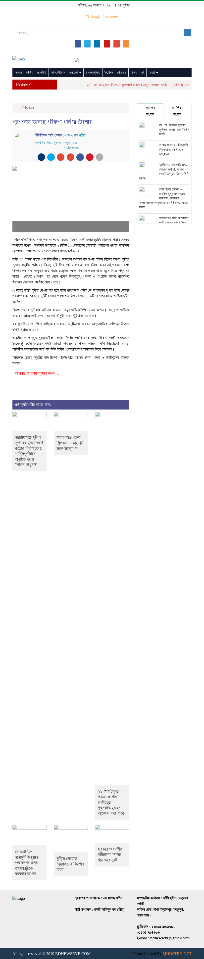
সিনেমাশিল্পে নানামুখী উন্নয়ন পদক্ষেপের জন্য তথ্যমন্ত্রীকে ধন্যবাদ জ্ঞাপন (26, 862)
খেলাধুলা (121, 72)
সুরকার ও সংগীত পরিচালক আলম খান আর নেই (110, 854)
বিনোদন (108, 72)
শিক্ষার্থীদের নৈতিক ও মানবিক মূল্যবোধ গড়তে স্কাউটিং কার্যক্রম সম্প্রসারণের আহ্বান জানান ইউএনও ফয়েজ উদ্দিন (163, 198)
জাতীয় (29, 72)
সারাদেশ (74, 72)
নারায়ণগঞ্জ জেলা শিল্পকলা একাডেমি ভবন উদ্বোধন (69, 443)
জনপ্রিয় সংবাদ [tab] (177, 111)
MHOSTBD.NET (177, 954)
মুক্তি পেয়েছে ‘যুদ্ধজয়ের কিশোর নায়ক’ (70, 864)
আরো (152, 72)
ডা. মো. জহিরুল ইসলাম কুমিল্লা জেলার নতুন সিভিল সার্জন (122, 84)
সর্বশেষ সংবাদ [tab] (150, 111)
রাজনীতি (42, 72)
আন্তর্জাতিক (58, 72)
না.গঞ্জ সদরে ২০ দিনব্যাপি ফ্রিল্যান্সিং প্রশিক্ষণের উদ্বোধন (173, 149)
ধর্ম (142, 72)
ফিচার (134, 72)
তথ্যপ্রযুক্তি (93, 72)
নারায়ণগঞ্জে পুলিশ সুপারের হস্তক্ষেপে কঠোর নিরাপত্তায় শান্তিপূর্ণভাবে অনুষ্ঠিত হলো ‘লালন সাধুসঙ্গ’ (29, 451)
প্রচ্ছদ (18, 72)
